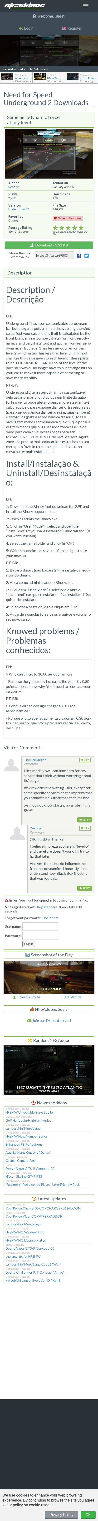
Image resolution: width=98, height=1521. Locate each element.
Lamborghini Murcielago (23, 1128)
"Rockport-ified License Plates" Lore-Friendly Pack (42, 1184)
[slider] (68, 227)
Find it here (50, 918)
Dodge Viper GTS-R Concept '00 (29, 1169)
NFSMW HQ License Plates (25, 1240)
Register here (47, 907)
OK (88, 1515)
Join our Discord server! (51, 1020)
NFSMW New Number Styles (26, 1136)
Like (86, 760)
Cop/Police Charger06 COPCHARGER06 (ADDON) (43, 1208)
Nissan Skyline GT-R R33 (23, 1176)
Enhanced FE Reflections (24, 1144)
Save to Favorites (70, 218)
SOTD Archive (72, 997)
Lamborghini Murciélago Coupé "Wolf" (33, 1264)
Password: (13, 936)
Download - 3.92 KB (51, 245)
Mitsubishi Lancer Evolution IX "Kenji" (33, 1280)
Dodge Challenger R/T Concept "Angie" (34, 1272)
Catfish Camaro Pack (20, 1160)
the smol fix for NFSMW (22, 1256)
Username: (13, 926)
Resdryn (14, 187)
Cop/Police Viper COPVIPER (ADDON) (34, 1216)
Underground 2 (18, 209)
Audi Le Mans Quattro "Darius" (28, 1152)
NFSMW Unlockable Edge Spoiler (29, 1112)
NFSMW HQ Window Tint (24, 1232)
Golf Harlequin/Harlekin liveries (28, 1120)
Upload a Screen (28, 997)
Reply (86, 819)
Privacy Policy (61, 1515)
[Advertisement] (49, 1344)
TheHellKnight (35, 760)
